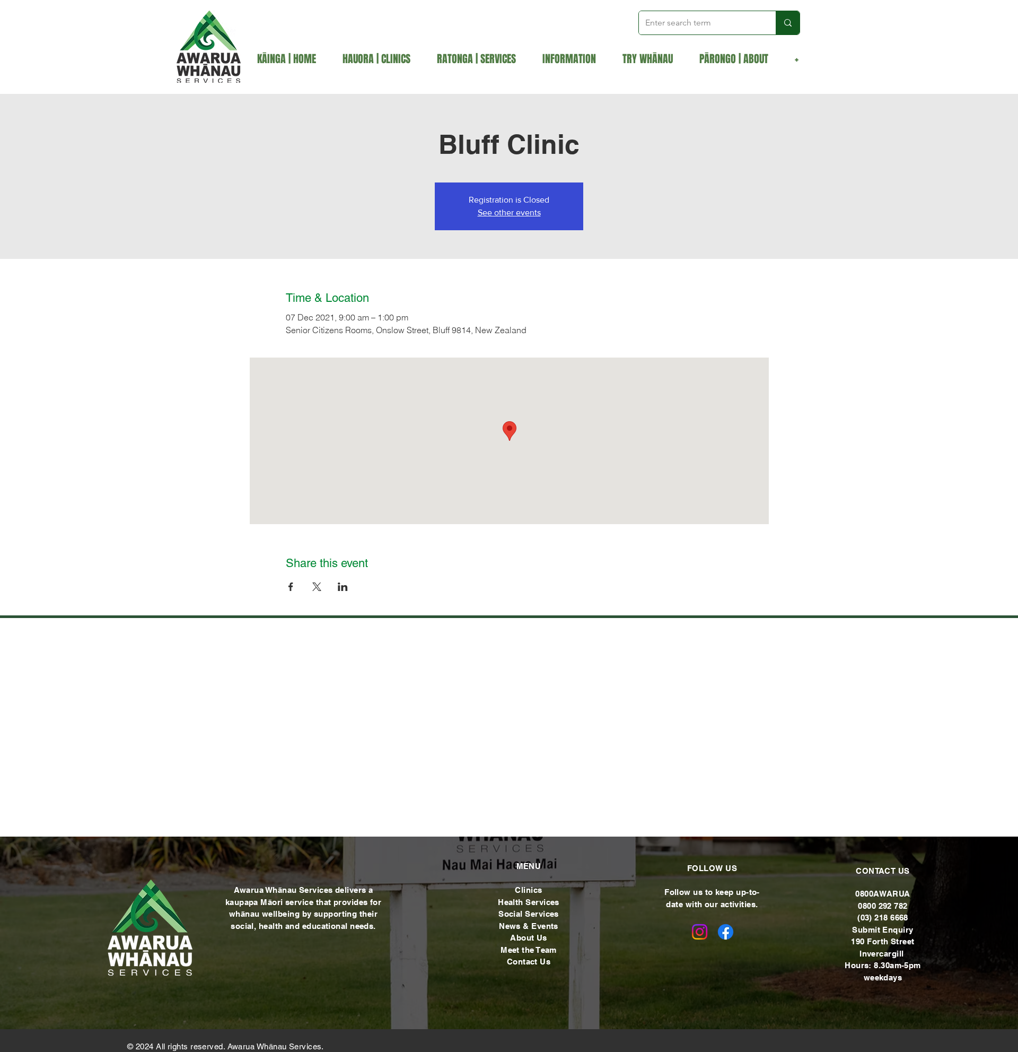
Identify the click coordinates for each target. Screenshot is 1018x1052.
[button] (481, 58)
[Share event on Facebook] (291, 586)
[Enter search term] (788, 22)
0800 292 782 (882, 905)
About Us (528, 937)
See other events (509, 212)
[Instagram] (699, 931)
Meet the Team (529, 949)
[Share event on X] (317, 586)
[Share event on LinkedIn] (343, 586)
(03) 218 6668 (882, 917)
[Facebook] (725, 931)
